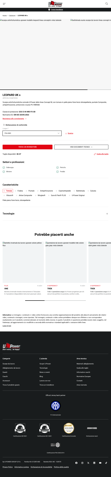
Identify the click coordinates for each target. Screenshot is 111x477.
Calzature (12, 15)
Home (5, 15)
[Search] (106, 4)
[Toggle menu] (4, 4)
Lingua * (5, 128)
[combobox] (32, 133)
